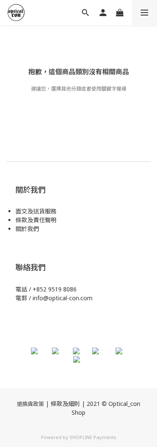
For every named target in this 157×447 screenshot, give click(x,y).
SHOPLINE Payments (92, 437)
